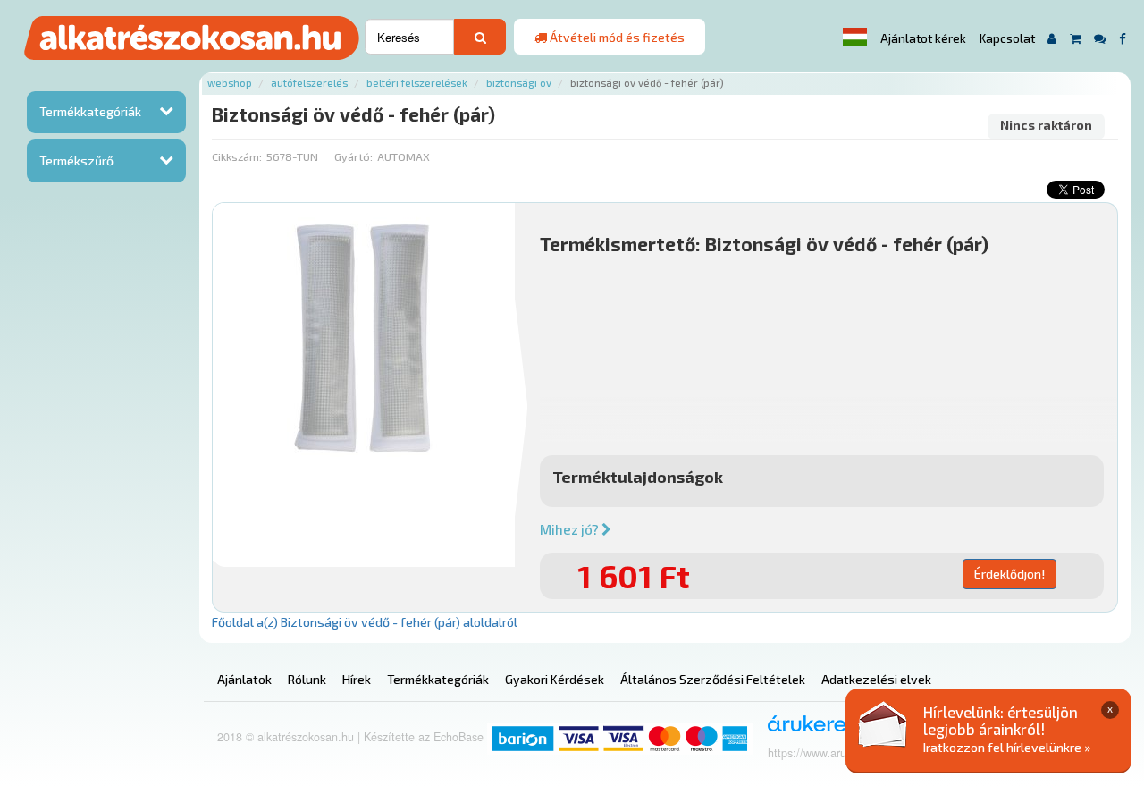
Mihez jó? (570, 529)
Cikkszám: (237, 156)
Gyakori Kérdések (554, 679)
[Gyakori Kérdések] (1100, 38)
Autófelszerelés (309, 83)
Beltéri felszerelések (416, 83)
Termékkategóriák (90, 111)
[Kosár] (1075, 38)
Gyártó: (353, 156)
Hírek (356, 679)
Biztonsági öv (518, 83)
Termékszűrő (76, 160)
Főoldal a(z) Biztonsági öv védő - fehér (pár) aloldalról (364, 622)
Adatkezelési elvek (876, 679)
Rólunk (307, 679)
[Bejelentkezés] (1052, 38)
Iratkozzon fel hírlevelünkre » (1006, 747)
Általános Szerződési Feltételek (712, 679)
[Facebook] (1122, 38)
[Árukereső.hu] (815, 730)
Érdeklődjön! (1009, 573)
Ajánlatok (244, 679)
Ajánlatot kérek (923, 38)
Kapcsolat (1007, 38)
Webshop (229, 83)
